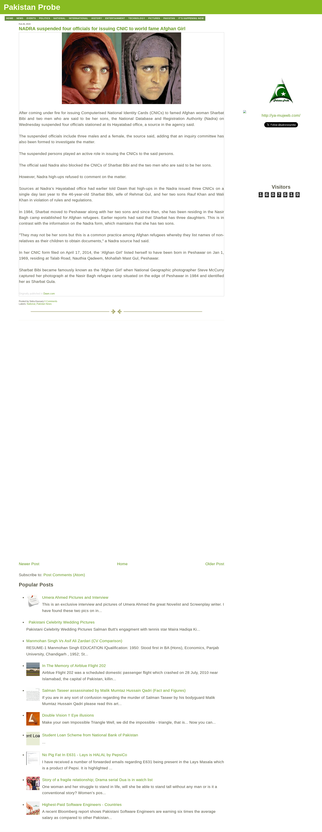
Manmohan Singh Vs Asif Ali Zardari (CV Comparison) (74, 641)
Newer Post (29, 564)
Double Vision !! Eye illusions (68, 715)
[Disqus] (121, 367)
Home (122, 564)
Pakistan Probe (32, 7)
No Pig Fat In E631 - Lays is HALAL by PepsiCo (84, 755)
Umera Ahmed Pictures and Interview (75, 597)
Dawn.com (49, 293)
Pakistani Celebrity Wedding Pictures (62, 622)
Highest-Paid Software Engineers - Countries (82, 804)
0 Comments (50, 301)
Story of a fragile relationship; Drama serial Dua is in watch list (97, 780)
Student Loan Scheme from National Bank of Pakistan (90, 735)
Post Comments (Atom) (64, 575)
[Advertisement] (47, 533)
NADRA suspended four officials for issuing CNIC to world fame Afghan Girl (102, 28)
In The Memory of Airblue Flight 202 (74, 665)
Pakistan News (44, 304)
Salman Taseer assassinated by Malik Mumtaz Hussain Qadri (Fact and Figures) (114, 690)
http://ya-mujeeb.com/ (281, 115)
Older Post (214, 564)
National (31, 304)
